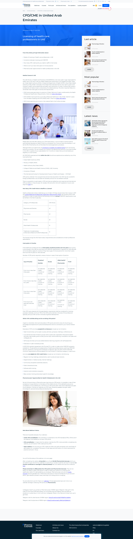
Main (24, 10)
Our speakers (71, 5)
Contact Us (55, 530)
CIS (94, 533)
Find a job (51, 5)
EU (93, 530)
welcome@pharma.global (101, 525)
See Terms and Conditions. (78, 536)
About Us (55, 528)
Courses (44, 5)
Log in (100, 5)
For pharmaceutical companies (86, 1)
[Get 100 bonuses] (95, 5)
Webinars (37, 5)
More (89, 69)
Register (106, 5)
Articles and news (61, 5)
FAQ (94, 528)
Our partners (40, 530)
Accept (87, 536)
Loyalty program (82, 5)
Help (109, 1)
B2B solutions (73, 527)
